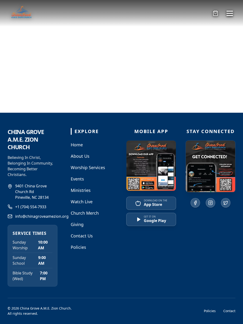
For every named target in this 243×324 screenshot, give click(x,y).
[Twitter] (225, 203)
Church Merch (85, 213)
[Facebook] (195, 203)
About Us (80, 156)
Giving (77, 224)
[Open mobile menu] (229, 13)
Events (77, 179)
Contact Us (82, 236)
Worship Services (88, 167)
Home (77, 145)
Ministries (81, 190)
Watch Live (82, 201)
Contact (229, 311)
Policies (78, 247)
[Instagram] (210, 203)
